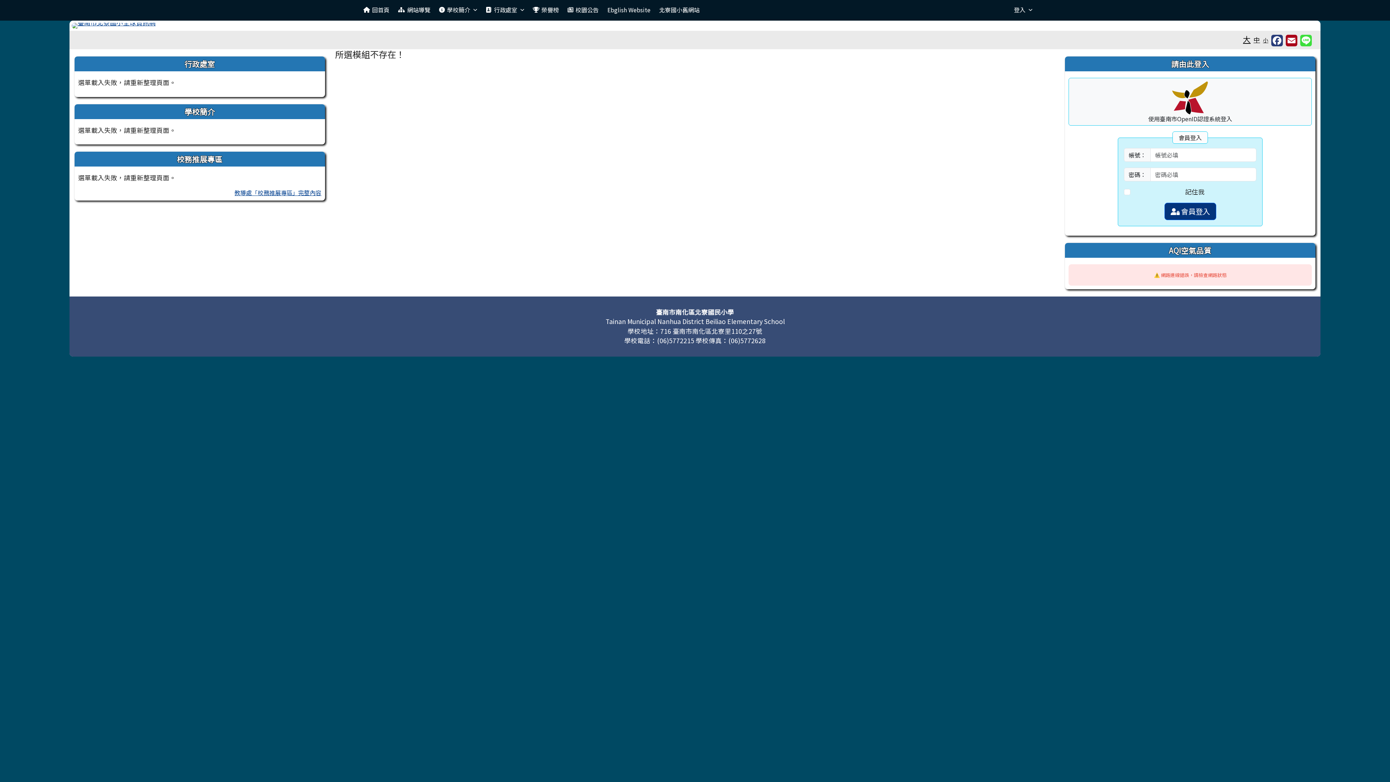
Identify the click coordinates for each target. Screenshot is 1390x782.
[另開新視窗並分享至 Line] (1306, 40)
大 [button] (1247, 39)
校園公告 (587, 9)
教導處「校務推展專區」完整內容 (278, 192)
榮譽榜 (550, 9)
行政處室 (505, 9)
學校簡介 (458, 9)
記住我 (1195, 191)
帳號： (1137, 155)
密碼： (1137, 174)
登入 (1019, 9)
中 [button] (1257, 39)
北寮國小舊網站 (679, 9)
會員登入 (1195, 211)
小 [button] (1265, 40)
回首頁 (380, 9)
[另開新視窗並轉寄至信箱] (1291, 40)
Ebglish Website (628, 9)
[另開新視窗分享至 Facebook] (1277, 40)
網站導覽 (418, 9)
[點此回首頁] (695, 26)
